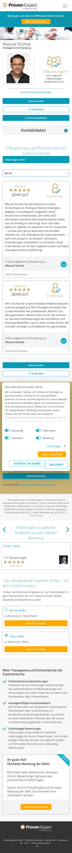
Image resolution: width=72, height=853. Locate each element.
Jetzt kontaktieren (37, 117)
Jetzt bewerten (36, 101)
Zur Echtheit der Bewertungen (36, 92)
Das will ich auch (36, 21)
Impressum (63, 840)
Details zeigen (54, 446)
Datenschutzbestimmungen (36, 484)
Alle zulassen (52, 454)
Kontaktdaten (33, 130)
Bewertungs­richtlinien (13, 840)
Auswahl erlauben (27, 463)
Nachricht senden (36, 476)
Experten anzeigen (36, 623)
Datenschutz (50, 840)
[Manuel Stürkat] (18, 68)
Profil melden (36, 515)
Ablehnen (56, 464)
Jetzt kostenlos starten (36, 806)
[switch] (38, 430)
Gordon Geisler (11, 546)
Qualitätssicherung (34, 840)
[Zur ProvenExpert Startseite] (20, 7)
